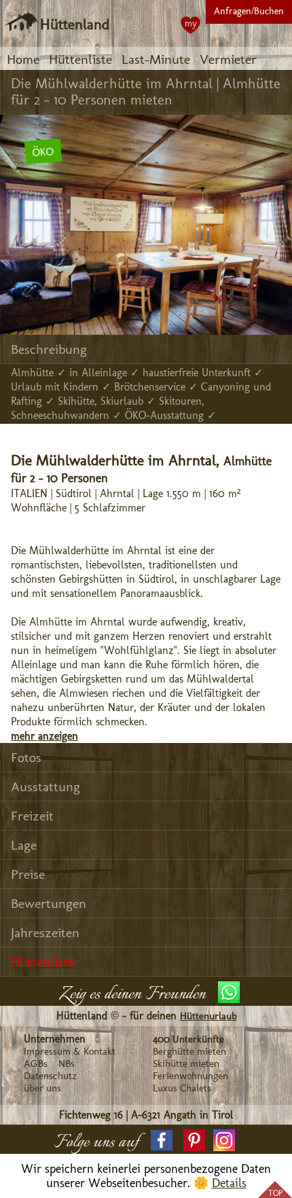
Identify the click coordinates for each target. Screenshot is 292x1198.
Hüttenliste (80, 59)
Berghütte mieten (189, 1051)
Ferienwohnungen (190, 1076)
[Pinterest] (194, 1140)
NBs (66, 1063)
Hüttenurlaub (208, 1016)
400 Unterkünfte (188, 1039)
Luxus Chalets (182, 1088)
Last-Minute (156, 59)
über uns (42, 1088)
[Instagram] (224, 1140)
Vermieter (228, 59)
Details (229, 1183)
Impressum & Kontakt (69, 1051)
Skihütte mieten (186, 1063)
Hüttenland (74, 24)
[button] (161, 1140)
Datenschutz (50, 1076)
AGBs (36, 1063)
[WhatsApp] (229, 992)
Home (23, 59)
